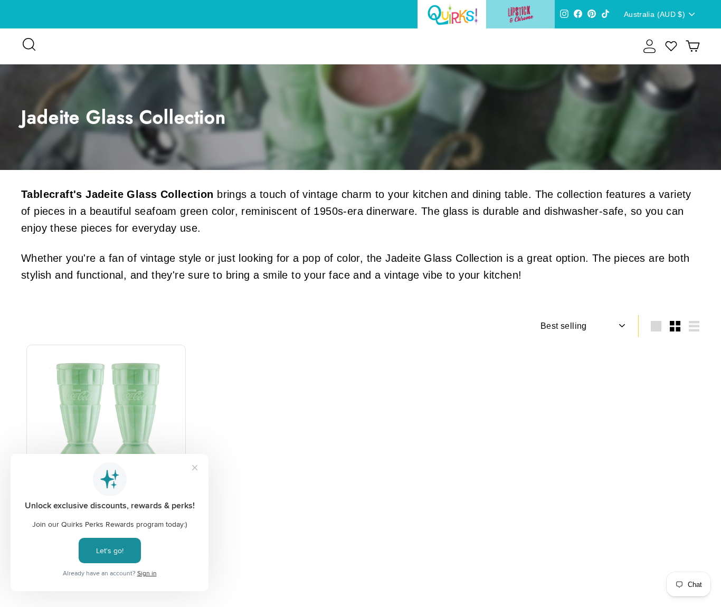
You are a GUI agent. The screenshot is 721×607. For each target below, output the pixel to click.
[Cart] (693, 46)
